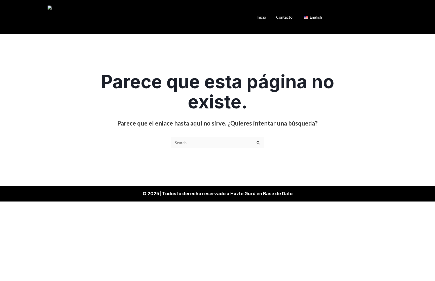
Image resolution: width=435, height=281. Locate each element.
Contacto (284, 17)
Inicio (261, 17)
